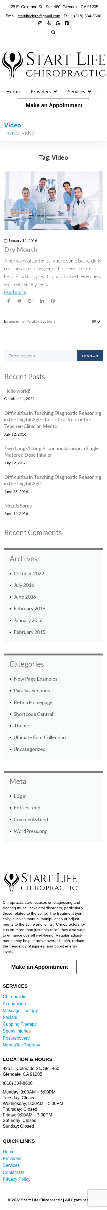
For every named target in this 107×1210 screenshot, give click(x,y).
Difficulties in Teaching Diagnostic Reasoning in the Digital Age (52, 480)
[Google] (58, 23)
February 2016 (29, 608)
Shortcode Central (33, 714)
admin (14, 321)
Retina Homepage (33, 702)
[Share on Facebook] (8, 300)
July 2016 (24, 585)
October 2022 (29, 573)
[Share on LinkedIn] (42, 300)
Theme (21, 725)
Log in (20, 796)
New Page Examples (35, 679)
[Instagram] (40, 23)
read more (15, 292)
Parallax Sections (40, 321)
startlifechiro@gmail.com (39, 16)
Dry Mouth (20, 249)
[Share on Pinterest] (53, 300)
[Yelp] (49, 23)
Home (10, 133)
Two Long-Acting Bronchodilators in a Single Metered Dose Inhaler (51, 451)
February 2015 (29, 632)
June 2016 (25, 597)
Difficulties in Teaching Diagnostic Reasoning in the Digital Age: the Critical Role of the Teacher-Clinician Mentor (52, 419)
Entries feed (27, 807)
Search (90, 356)
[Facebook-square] (66, 23)
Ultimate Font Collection (40, 737)
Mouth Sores (18, 506)
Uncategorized (30, 749)
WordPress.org (30, 831)
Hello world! (17, 391)
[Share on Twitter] (19, 300)
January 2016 (28, 620)
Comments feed (31, 819)
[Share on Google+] (30, 301)
